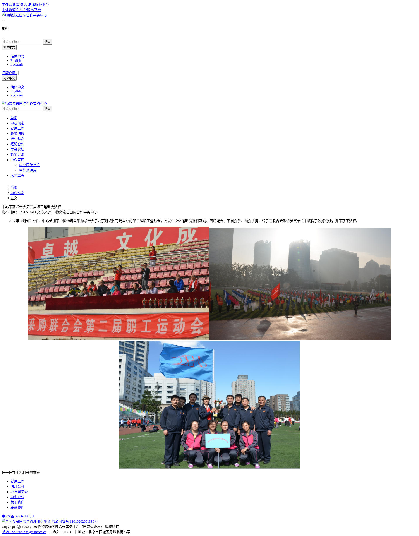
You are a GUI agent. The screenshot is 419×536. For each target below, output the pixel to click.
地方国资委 (19, 492)
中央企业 (17, 497)
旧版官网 (9, 73)
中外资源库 (11, 10)
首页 (13, 118)
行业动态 (17, 139)
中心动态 (17, 123)
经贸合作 (17, 144)
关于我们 (17, 502)
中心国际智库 (29, 165)
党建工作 (17, 128)
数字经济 (17, 154)
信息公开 (17, 486)
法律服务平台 (30, 10)
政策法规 (17, 133)
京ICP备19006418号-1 (18, 516)
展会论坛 (17, 149)
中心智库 (17, 160)
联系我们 (17, 507)
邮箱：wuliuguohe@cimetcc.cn (24, 532)
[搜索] (3, 20)
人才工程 (17, 175)
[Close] (3, 38)
